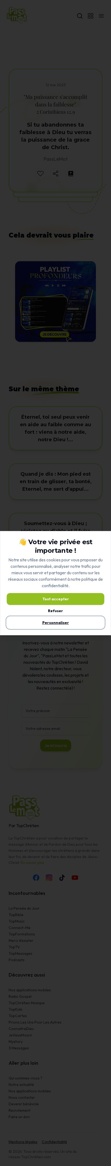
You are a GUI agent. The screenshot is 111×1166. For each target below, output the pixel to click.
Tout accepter (55, 599)
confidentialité (55, 585)
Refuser (55, 610)
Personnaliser (55, 622)
